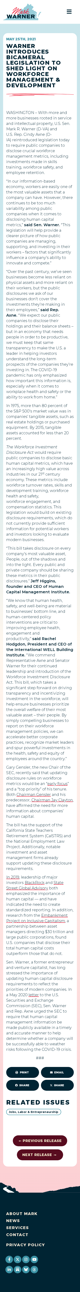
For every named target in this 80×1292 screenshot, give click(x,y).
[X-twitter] (17, 1259)
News (13, 1221)
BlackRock (34, 882)
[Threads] (34, 1269)
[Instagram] (26, 1259)
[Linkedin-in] (9, 1269)
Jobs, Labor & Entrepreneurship (33, 1112)
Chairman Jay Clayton (52, 800)
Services (17, 1228)
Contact (17, 1235)
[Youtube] (34, 1259)
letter (34, 995)
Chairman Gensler (34, 794)
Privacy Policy (25, 1245)
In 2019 (12, 877)
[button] (22, 1072)
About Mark (22, 1214)
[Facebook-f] (9, 1259)
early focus (57, 783)
